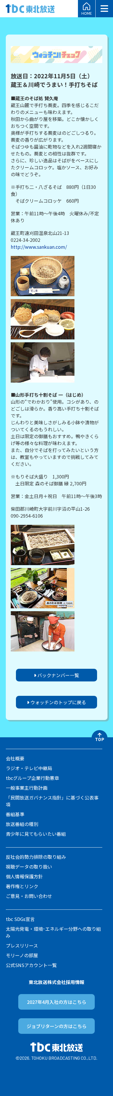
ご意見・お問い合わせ (29, 895)
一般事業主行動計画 (27, 787)
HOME (86, 12)
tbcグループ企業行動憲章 (32, 777)
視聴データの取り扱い (29, 866)
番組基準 (15, 814)
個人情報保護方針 (24, 876)
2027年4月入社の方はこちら (56, 1001)
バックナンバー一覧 (57, 675)
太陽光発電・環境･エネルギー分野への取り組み (53, 932)
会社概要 (15, 758)
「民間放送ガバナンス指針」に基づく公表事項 (52, 801)
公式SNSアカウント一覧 (31, 965)
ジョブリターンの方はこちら (57, 1026)
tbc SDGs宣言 (20, 918)
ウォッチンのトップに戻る (57, 702)
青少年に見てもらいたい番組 (36, 833)
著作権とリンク (22, 886)
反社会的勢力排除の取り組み (36, 856)
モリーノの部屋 (22, 955)
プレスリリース (22, 945)
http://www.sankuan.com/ (39, 246)
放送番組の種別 (22, 823)
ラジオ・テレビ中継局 (29, 768)
